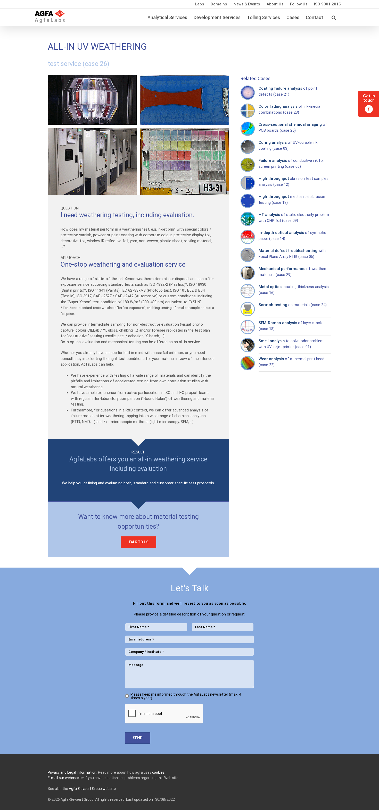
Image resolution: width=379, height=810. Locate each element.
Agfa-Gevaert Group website (92, 789)
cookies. (158, 772)
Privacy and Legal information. (72, 772)
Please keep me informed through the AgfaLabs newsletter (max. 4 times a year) (185, 696)
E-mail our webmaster (66, 778)
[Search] (333, 17)
